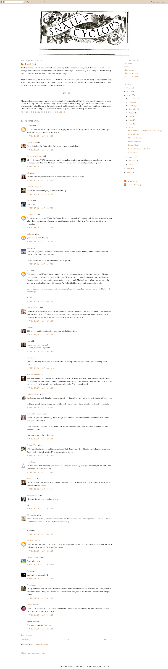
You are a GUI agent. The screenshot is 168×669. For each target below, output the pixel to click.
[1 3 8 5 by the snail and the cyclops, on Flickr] (66, 93)
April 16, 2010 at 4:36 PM (40, 388)
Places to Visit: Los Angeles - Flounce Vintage (145, 130)
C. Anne (30, 125)
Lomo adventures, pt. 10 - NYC (139, 148)
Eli (28, 173)
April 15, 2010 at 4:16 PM (40, 194)
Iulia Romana (32, 142)
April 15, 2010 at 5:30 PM (40, 241)
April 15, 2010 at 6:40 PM (40, 301)
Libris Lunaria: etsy (131, 73)
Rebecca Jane (32, 540)
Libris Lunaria (129, 70)
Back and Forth (29, 64)
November (133, 102)
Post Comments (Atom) (39, 644)
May (130, 123)
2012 (129, 88)
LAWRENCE (129, 63)
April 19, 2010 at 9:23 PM (40, 551)
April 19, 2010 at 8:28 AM (40, 489)
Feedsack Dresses (134, 141)
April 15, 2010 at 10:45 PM (40, 351)
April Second (133, 152)
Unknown (30, 234)
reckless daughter (33, 394)
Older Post (108, 639)
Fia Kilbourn (31, 214)
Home (67, 639)
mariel (29, 462)
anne (28, 341)
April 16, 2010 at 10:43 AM (40, 368)
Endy (29, 571)
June (130, 120)
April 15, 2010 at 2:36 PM (40, 150)
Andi (29, 327)
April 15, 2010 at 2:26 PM (40, 136)
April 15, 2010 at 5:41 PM (40, 264)
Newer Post (25, 639)
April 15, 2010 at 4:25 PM (40, 227)
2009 (129, 168)
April (131, 127)
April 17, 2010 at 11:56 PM (40, 472)
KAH (29, 270)
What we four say (33, 374)
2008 (129, 172)
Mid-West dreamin (135, 137)
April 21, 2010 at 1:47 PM (40, 598)
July (130, 116)
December (133, 98)
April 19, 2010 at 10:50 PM (40, 564)
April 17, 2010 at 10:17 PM (40, 455)
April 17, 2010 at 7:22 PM (40, 438)
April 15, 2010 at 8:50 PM (40, 321)
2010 (129, 95)
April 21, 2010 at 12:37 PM (40, 578)
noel (28, 357)
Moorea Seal (31, 515)
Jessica (29, 585)
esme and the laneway (35, 413)
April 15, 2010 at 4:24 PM (40, 208)
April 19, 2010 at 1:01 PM (40, 508)
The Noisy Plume (33, 495)
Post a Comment (27, 635)
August (131, 113)
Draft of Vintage (33, 186)
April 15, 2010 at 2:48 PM (40, 180)
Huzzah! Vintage (33, 557)
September (133, 109)
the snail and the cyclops (133, 184)
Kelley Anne (31, 478)
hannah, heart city (33, 307)
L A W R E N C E (130, 181)
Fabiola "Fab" (32, 445)
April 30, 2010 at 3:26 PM (40, 629)
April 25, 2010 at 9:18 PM (40, 615)
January (132, 164)
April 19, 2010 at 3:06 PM (40, 534)
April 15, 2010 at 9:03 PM (40, 334)
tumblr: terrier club (131, 76)
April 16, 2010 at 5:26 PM (40, 407)
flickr (126, 66)
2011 (129, 91)
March (131, 157)
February (132, 160)
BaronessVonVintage (34, 156)
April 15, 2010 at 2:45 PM (40, 166)
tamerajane (31, 604)
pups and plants (133, 134)
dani (28, 248)
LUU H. (30, 200)
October (132, 105)
